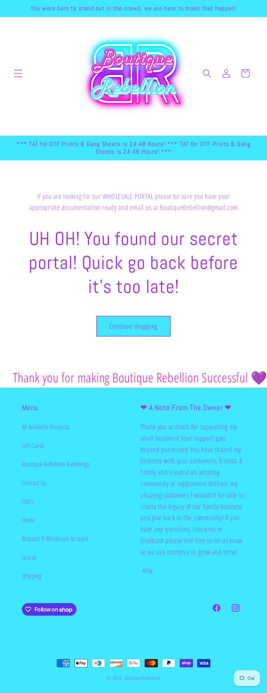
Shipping (32, 576)
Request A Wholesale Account (55, 538)
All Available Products (46, 427)
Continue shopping (133, 326)
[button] (18, 73)
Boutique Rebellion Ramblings (56, 464)
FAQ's (28, 501)
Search (30, 557)
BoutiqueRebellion (142, 678)
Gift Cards (33, 445)
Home (28, 520)
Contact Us (34, 483)
